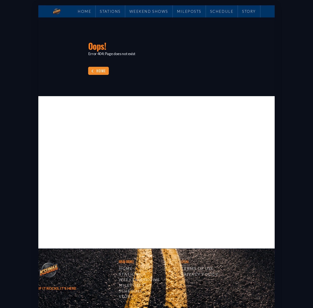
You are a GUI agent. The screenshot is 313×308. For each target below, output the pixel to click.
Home (100, 70)
